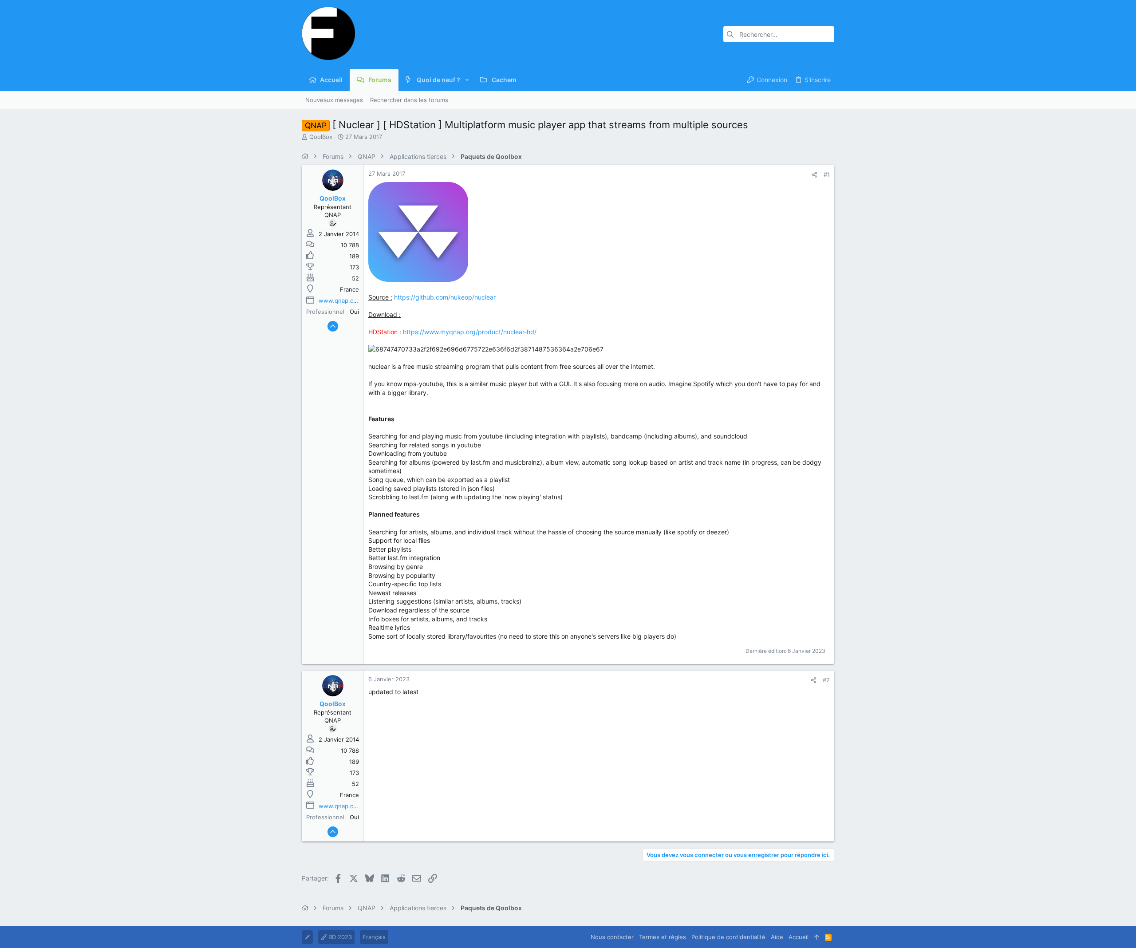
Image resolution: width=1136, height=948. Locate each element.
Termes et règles (662, 936)
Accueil (799, 936)
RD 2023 (339, 936)
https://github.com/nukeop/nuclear (445, 297)
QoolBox (320, 136)
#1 (827, 174)
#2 (826, 679)
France (349, 289)
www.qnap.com (340, 300)
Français (374, 936)
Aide (777, 936)
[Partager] (814, 174)
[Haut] (816, 937)
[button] (467, 80)
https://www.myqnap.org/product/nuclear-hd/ (469, 332)
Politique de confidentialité (728, 936)
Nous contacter (612, 936)
